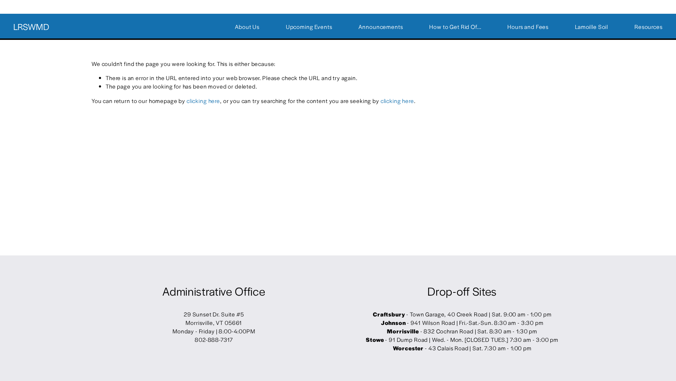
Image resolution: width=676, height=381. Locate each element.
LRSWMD (31, 26)
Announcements (380, 27)
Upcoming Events (309, 27)
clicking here (203, 101)
